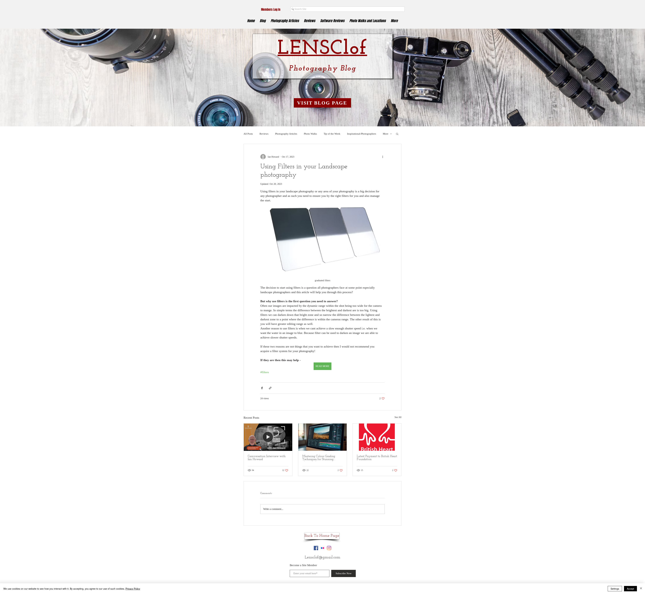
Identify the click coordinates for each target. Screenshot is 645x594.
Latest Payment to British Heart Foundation (377, 458)
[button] (397, 133)
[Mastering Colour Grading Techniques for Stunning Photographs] (322, 437)
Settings (615, 588)
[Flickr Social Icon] (322, 548)
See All (398, 417)
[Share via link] (270, 388)
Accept (630, 588)
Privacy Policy (132, 588)
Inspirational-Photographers (361, 133)
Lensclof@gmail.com (322, 557)
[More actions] (383, 157)
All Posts (248, 133)
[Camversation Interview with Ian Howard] (268, 437)
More (385, 133)
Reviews (264, 133)
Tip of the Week (332, 133)
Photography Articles (286, 133)
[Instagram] (329, 548)
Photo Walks (310, 133)
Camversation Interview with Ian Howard (267, 458)
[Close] (641, 588)
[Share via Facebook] (262, 388)
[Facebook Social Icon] (316, 548)
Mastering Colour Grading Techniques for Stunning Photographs (318, 458)
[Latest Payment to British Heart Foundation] (377, 437)
